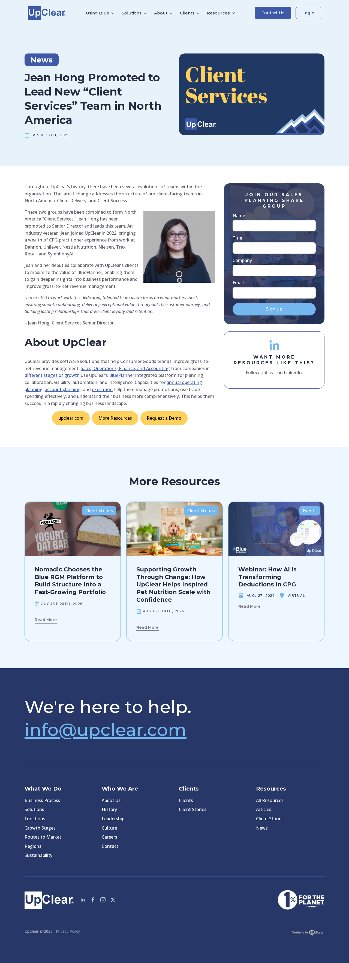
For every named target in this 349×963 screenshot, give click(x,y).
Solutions (132, 13)
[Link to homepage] (47, 13)
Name (241, 215)
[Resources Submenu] (234, 12)
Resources (218, 13)
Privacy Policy (68, 931)
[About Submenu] (171, 12)
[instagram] (103, 899)
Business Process (42, 800)
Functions (35, 819)
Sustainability (38, 855)
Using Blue (97, 13)
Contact (110, 846)
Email (240, 283)
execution (102, 389)
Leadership (113, 819)
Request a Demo (164, 418)
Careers (109, 837)
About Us (111, 800)
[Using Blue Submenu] (113, 12)
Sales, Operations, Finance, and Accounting (125, 368)
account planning (63, 389)
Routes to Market (43, 837)
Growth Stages (40, 828)
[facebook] (92, 899)
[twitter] (113, 899)
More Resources (115, 418)
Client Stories (192, 809)
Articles (263, 809)
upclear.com (70, 418)
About (160, 13)
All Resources (270, 800)
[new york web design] (308, 934)
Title (239, 238)
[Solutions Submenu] (146, 12)
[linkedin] (82, 899)
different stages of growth (52, 375)
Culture (109, 828)
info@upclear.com (105, 729)
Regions (33, 846)
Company (244, 260)
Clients (187, 13)
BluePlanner (121, 375)
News (262, 828)
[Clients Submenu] (198, 12)
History (109, 809)
